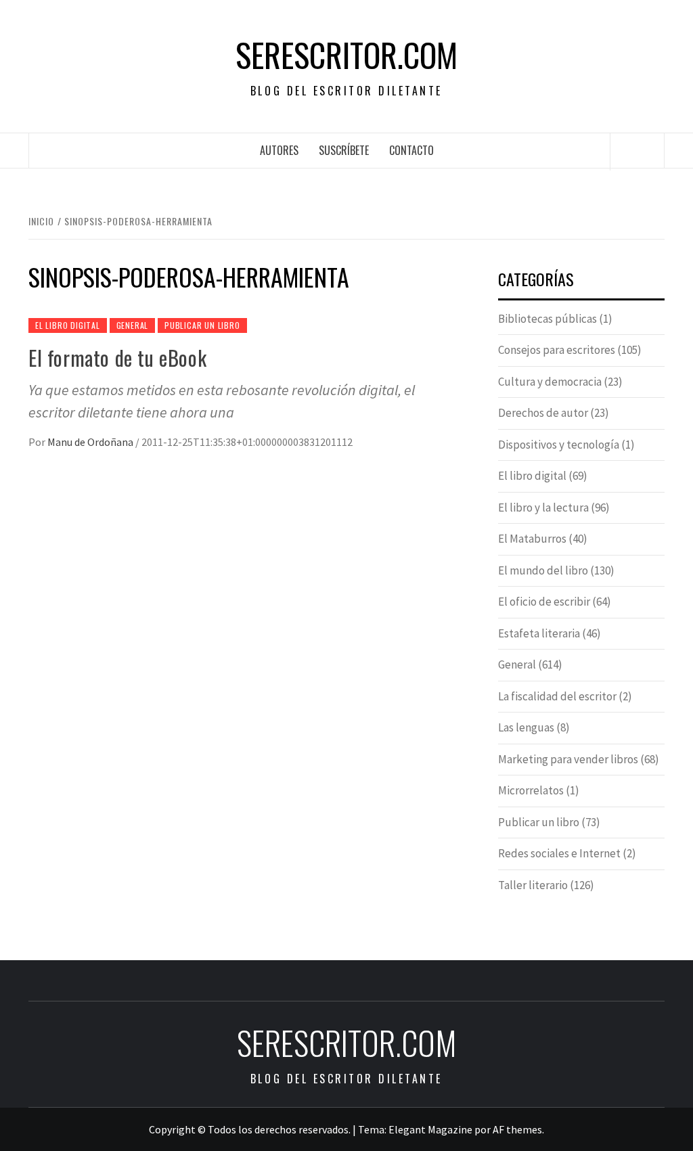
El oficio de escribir (544, 601)
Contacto (411, 150)
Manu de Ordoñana (91, 442)
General (132, 325)
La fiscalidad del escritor (557, 696)
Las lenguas (526, 727)
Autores (279, 150)
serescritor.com (346, 55)
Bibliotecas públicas (547, 318)
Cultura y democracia (550, 381)
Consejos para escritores (556, 349)
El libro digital (67, 325)
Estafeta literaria (539, 633)
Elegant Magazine (430, 1129)
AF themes (517, 1129)
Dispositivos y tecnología (558, 444)
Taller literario (533, 885)
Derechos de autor (543, 412)
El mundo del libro (543, 570)
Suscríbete (344, 150)
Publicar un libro (202, 325)
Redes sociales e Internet (559, 853)
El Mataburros (532, 538)
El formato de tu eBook (117, 357)
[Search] (637, 151)
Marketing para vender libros (568, 759)
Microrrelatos (531, 790)
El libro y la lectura (543, 507)
